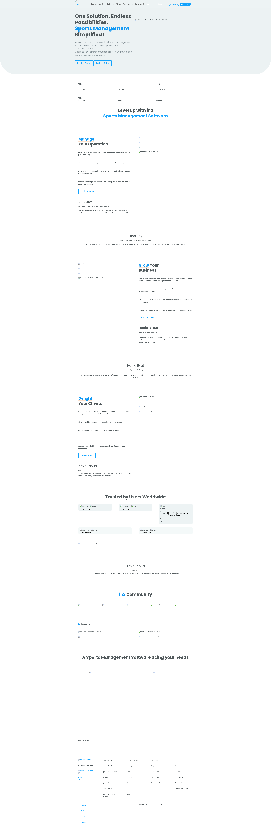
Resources (126, 4)
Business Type (96, 4)
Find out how (147, 317)
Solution (108, 4)
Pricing (118, 4)
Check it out (87, 455)
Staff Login (174, 4)
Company (138, 4)
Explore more (87, 191)
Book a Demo (185, 4)
